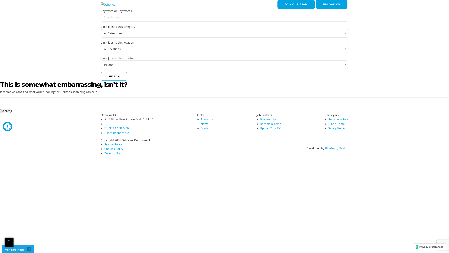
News (204, 124)
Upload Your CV (270, 128)
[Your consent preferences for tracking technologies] (430, 247)
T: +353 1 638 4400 (116, 128)
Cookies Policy (113, 149)
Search (114, 76)
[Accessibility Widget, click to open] (7, 126)
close (29, 249)
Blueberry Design (336, 148)
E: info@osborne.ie (116, 133)
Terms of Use (113, 153)
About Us (207, 119)
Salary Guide (336, 128)
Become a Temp (270, 124)
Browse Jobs (268, 119)
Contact (206, 128)
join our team (296, 4)
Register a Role (338, 119)
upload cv (331, 4)
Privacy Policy (113, 144)
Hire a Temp (336, 124)
